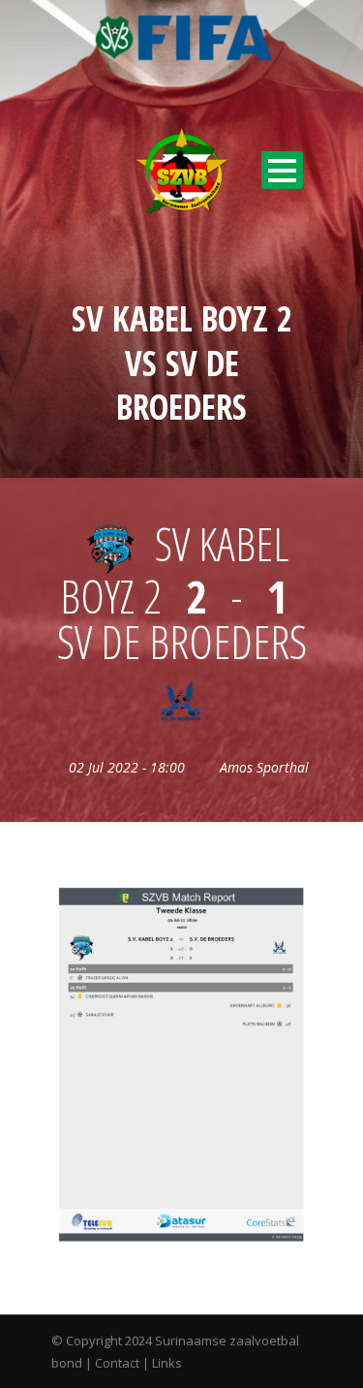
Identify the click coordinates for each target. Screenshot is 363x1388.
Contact (117, 1363)
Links (167, 1363)
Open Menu (282, 170)
